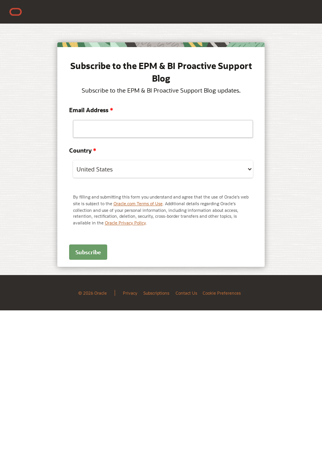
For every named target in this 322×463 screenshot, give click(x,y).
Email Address (91, 110)
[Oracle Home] (15, 11)
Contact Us (186, 293)
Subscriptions (156, 293)
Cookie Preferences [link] (222, 293)
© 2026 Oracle (92, 293)
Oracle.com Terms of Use (138, 203)
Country (82, 150)
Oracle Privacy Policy (125, 223)
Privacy (130, 293)
